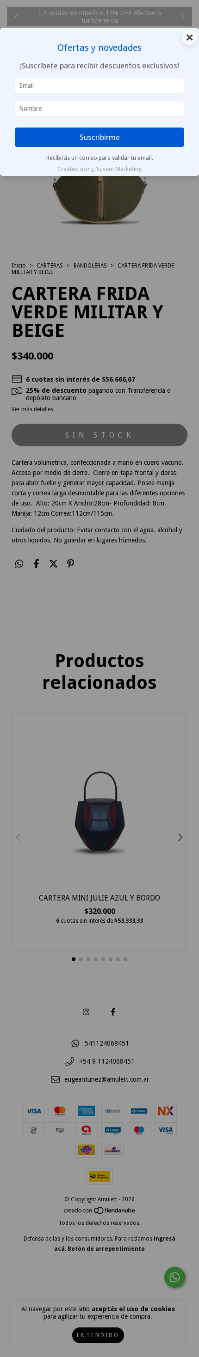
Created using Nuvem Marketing (99, 168)
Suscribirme (100, 137)
